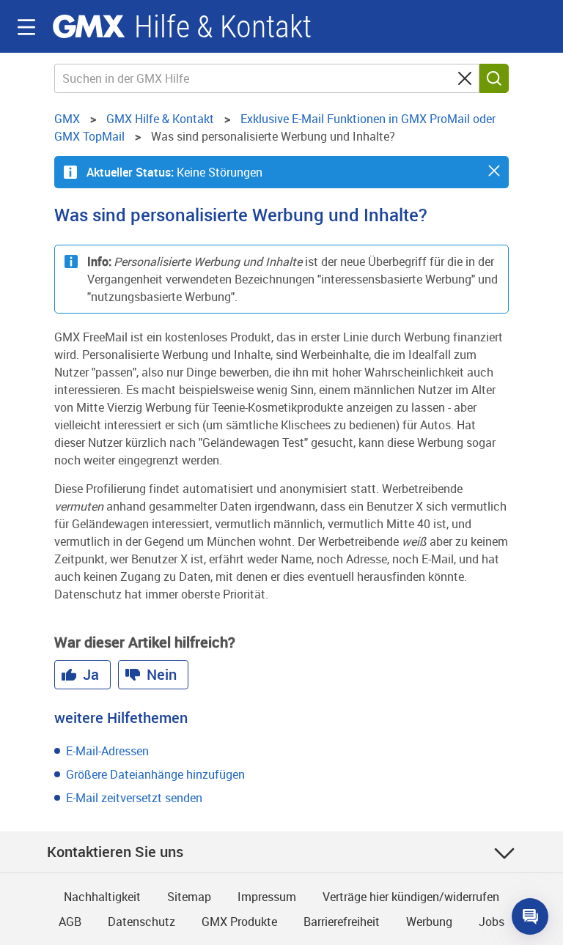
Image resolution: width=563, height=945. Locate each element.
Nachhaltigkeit (102, 897)
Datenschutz (141, 922)
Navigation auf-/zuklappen (26, 27)
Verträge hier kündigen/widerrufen (411, 897)
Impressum (267, 897)
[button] (494, 170)
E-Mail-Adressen (107, 751)
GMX (89, 26)
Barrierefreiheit (341, 922)
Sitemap (189, 897)
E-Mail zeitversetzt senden (134, 798)
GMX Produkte (239, 922)
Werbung (429, 922)
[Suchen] (494, 78)
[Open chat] (530, 916)
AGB (70, 922)
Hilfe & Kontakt (223, 26)
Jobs (491, 922)
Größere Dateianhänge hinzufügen (155, 774)
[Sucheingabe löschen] (465, 78)
